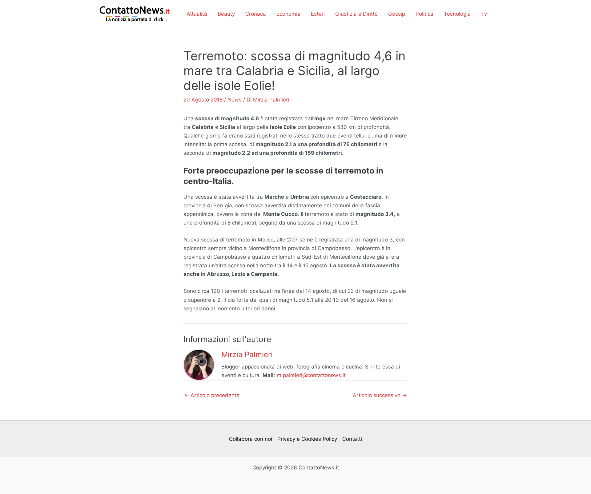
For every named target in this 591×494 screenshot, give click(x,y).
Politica (424, 14)
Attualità (197, 14)
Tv (484, 14)
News (234, 100)
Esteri (318, 14)
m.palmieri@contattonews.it (311, 375)
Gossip (396, 14)
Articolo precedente (211, 395)
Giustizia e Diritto (356, 14)
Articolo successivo (380, 395)
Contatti (352, 439)
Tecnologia (457, 14)
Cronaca (255, 14)
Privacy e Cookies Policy (307, 439)
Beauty (226, 14)
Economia (288, 14)
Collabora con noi (250, 439)
